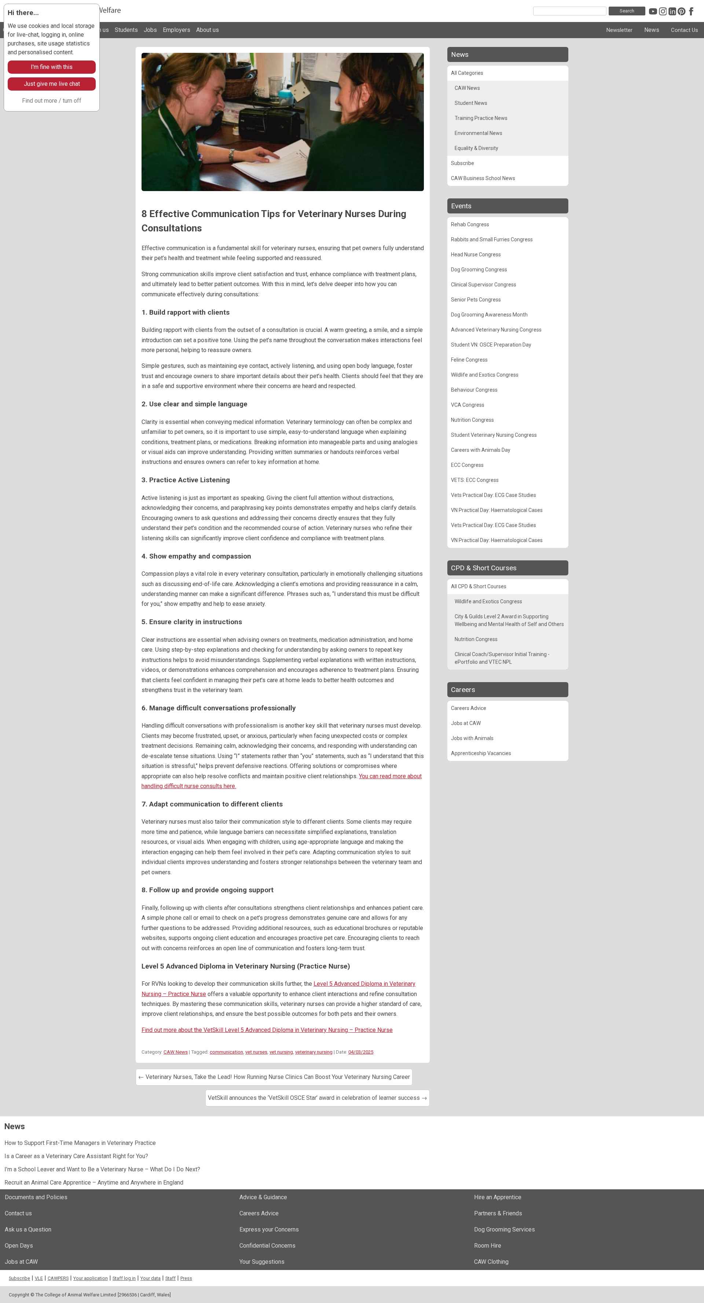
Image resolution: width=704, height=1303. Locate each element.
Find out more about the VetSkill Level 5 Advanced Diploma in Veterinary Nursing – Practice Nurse (267, 1029)
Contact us (18, 1213)
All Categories (467, 73)
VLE (39, 1278)
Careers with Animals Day (480, 450)
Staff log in (124, 1278)
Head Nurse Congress (476, 254)
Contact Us (684, 30)
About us (207, 29)
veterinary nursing (314, 1052)
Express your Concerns (269, 1229)
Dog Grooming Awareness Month (489, 315)
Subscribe (462, 163)
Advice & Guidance (263, 1197)
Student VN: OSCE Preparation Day (491, 345)
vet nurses (256, 1052)
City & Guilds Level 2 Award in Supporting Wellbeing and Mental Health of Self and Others (509, 620)
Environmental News (478, 133)
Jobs (150, 29)
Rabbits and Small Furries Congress (492, 239)
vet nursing (281, 1052)
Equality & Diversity (476, 148)
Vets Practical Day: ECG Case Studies (493, 495)
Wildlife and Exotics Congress (484, 375)
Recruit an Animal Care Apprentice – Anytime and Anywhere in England (93, 1182)
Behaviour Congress (474, 390)
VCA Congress (467, 405)
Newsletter (619, 30)
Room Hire (487, 1245)
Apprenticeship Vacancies (481, 753)
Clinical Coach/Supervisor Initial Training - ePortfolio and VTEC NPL (502, 658)
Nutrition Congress (472, 420)
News (651, 29)
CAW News (176, 1052)
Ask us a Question (28, 1229)
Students (126, 29)
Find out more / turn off (51, 100)
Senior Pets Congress (476, 300)
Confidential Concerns (267, 1245)
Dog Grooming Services (504, 1229)
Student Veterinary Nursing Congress (494, 435)
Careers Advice (468, 708)
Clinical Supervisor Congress (483, 285)
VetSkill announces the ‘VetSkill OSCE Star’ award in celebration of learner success (317, 1097)
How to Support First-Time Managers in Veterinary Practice (80, 1142)
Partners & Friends (498, 1213)
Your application (90, 1278)
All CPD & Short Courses (478, 586)
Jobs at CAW (466, 723)
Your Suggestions (262, 1261)
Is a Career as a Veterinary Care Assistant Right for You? (76, 1156)
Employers (176, 29)
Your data (150, 1278)
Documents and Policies (36, 1197)
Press (186, 1278)
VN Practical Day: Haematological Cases (497, 510)
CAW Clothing (491, 1261)
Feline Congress (469, 360)
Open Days (19, 1245)
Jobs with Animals (472, 738)
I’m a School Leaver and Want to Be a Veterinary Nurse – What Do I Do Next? (102, 1169)
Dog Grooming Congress (479, 269)
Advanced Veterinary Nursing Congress (496, 330)
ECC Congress (467, 465)
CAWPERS (58, 1278)
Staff (170, 1278)
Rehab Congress (470, 224)
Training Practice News (481, 118)
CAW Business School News (483, 178)
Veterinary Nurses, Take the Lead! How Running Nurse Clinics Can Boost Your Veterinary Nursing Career (274, 1076)
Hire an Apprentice (497, 1197)
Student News (471, 103)
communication (226, 1052)
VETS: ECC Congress (475, 480)
